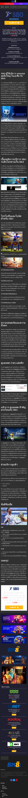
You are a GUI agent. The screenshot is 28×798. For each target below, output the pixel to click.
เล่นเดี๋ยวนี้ (12, 23)
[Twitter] (14, 780)
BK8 (2, 227)
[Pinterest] (16, 780)
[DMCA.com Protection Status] (4, 758)
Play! (14, 701)
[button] (3, 1)
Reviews (7, 7)
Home (2, 7)
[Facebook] (11, 780)
